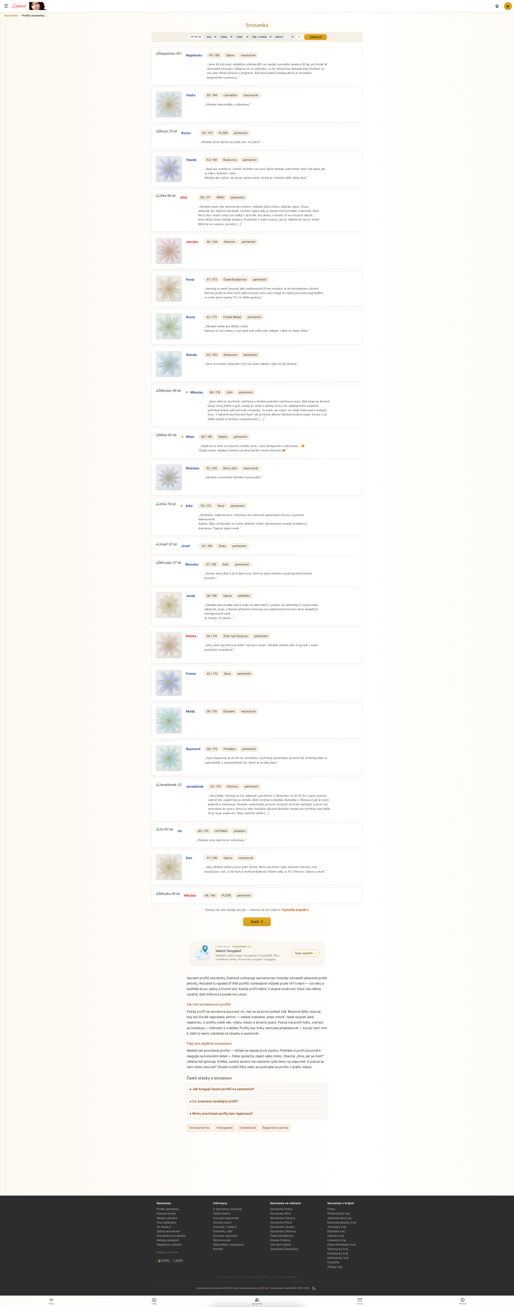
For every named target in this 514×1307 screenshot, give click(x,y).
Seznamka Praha (281, 1209)
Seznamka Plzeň (281, 1222)
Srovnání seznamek (226, 1218)
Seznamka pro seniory (171, 1235)
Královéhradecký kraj (341, 1244)
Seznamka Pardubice (284, 1249)
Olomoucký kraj (337, 1249)
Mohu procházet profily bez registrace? (222, 1113)
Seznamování (222, 1240)
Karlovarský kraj (337, 1257)
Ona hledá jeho (166, 1222)
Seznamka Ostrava (282, 1218)
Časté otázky (221, 1213)
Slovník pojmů (222, 1222)
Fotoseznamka (199, 1127)
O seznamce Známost (227, 1209)
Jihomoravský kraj (339, 1218)
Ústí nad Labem (280, 1244)
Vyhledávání (248, 1127)
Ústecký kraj (335, 1235)
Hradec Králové (280, 1240)
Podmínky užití (222, 1231)
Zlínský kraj (334, 1266)
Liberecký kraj (336, 1240)
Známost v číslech (225, 1226)
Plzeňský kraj (336, 1231)
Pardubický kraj (337, 1253)
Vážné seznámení (168, 1231)
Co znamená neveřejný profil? (215, 1101)
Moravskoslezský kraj (341, 1222)
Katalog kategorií (168, 1240)
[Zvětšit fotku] (169, 53)
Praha (331, 1209)
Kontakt (218, 1249)
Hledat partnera (167, 1218)
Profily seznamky (168, 1209)
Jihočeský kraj (336, 1226)
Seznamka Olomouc (283, 1231)
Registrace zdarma (275, 1127)
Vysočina (333, 1262)
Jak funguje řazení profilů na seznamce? (223, 1089)
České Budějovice (282, 1235)
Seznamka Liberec (282, 1226)
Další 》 (257, 922)
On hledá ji (163, 1226)
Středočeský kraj (338, 1213)
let (195, 36)
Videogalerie (224, 1127)
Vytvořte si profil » (295, 910)
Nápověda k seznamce (228, 1244)
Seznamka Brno (280, 1213)
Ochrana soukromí (225, 1235)
